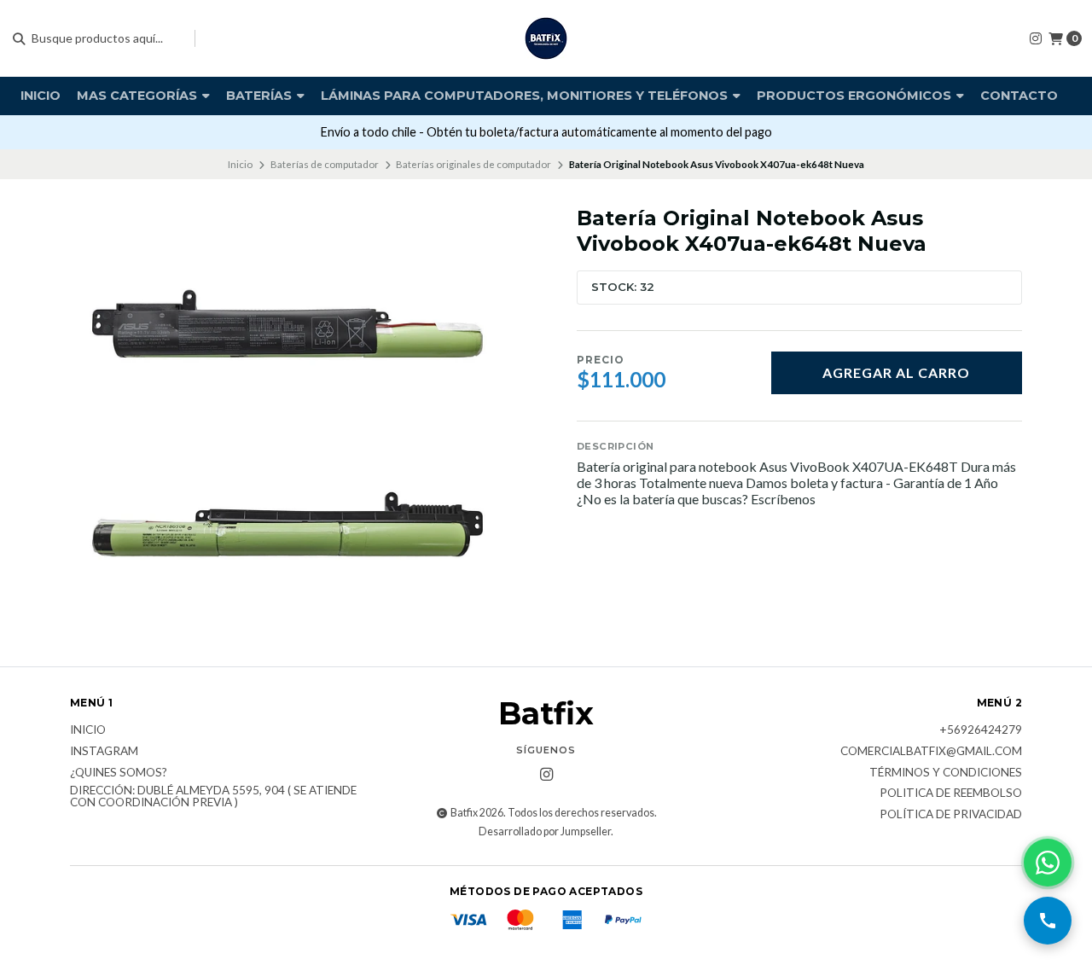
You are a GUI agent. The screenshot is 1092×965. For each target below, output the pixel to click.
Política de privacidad (951, 815)
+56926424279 (980, 730)
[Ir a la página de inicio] (546, 38)
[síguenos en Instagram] (1035, 38)
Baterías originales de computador (473, 164)
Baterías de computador (324, 164)
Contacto (1019, 95)
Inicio (40, 95)
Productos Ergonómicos (856, 95)
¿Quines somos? (118, 773)
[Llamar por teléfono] (1048, 921)
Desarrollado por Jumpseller (545, 831)
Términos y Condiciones (945, 773)
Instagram (104, 752)
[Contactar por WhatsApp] (1048, 863)
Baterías (260, 95)
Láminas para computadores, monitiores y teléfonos (526, 95)
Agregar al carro (896, 372)
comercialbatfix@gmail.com (931, 752)
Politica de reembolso (951, 793)
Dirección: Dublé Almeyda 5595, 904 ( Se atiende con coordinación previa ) (213, 796)
